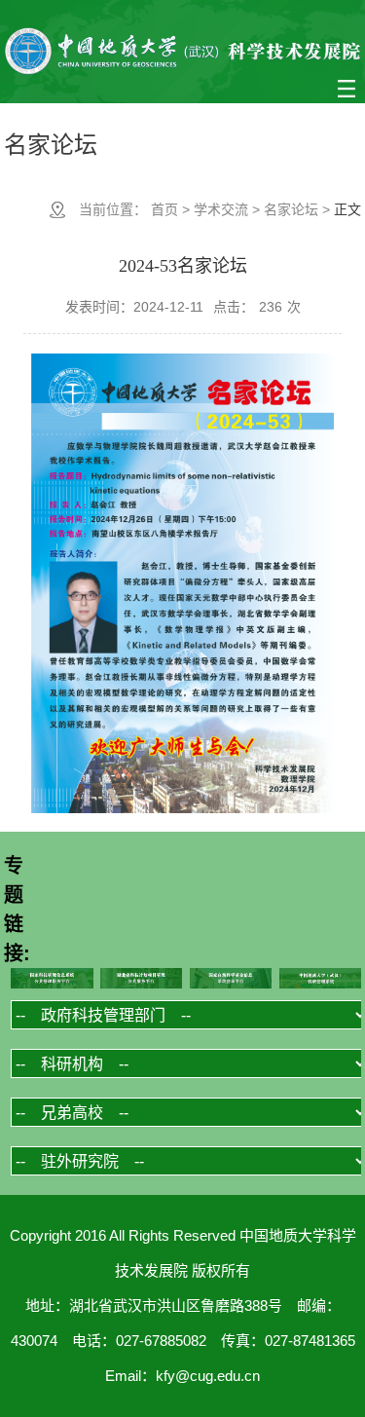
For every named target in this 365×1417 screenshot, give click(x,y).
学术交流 (221, 209)
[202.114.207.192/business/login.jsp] (320, 979)
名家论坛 (291, 209)
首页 (164, 209)
